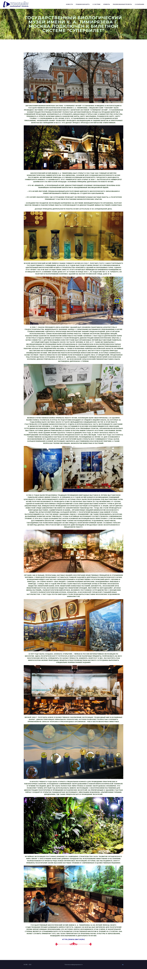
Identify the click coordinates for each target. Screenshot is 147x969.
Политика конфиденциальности (74, 964)
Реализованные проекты (122, 4)
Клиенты (106, 4)
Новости (69, 4)
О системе (96, 4)
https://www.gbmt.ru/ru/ (73, 939)
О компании (139, 4)
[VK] (122, 964)
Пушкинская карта (82, 4)
